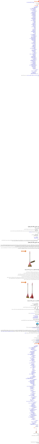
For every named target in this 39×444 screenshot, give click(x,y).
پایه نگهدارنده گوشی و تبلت (32, 8)
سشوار (33, 384)
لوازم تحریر (34, 58)
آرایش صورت (34, 42)
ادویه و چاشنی (33, 72)
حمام (34, 27)
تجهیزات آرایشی (33, 43)
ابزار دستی (33, 418)
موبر (32, 392)
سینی (32, 358)
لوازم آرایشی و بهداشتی (4, 331)
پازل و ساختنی (33, 61)
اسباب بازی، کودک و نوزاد (34, 409)
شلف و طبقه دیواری (33, 24)
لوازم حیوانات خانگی (33, 35)
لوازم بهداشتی (34, 44)
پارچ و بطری (34, 19)
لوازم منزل (37, 75)
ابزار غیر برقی (34, 67)
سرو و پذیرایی (34, 17)
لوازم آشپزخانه (33, 11)
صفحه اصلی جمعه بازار (35, 315)
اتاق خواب (33, 369)
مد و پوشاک (35, 49)
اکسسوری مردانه (33, 50)
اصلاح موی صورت (32, 383)
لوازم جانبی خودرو (33, 65)
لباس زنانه (34, 51)
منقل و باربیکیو (32, 356)
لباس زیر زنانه (31, 399)
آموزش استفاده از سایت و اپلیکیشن (34, 73)
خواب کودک (34, 63)
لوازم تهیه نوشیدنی (33, 12)
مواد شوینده (33, 373)
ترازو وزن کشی (33, 48)
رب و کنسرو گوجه (33, 422)
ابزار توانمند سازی (33, 46)
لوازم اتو (34, 33)
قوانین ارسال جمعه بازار (35, 317)
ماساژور (34, 47)
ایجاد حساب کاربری (37, 342)
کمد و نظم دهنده (33, 30)
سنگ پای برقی (31, 388)
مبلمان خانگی (32, 364)
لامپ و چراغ (34, 25)
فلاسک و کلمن (32, 359)
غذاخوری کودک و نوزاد (33, 64)
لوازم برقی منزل (33, 370)
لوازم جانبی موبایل (33, 347)
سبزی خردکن (32, 371)
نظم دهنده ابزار (33, 68)
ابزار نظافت (34, 32)
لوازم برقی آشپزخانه (32, 351)
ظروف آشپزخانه (33, 14)
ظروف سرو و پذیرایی (32, 357)
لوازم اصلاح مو (33, 45)
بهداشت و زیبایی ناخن (32, 386)
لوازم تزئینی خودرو (32, 416)
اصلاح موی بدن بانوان (33, 37)
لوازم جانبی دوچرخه (33, 57)
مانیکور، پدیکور (31, 387)
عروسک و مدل (32, 412)
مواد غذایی (37, 69)
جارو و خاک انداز (28, 75)
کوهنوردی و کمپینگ (33, 56)
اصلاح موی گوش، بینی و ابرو (32, 38)
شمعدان (34, 22)
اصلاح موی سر (33, 40)
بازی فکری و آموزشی (32, 410)
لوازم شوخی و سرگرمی (32, 62)
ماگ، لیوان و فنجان (33, 18)
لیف (32, 368)
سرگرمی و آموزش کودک (32, 60)
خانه (38, 75)
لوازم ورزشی (34, 53)
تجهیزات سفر (34, 54)
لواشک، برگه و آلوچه (33, 421)
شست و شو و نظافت (33, 31)
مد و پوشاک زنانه (33, 398)
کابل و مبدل (34, 9)
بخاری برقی (34, 29)
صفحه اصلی (36, 6)
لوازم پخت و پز (33, 15)
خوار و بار (36, 71)
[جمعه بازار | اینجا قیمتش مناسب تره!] (36, 344)
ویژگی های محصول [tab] (36, 237)
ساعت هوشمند (33, 10)
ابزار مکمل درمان (32, 394)
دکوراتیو (34, 21)
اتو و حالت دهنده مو (33, 39)
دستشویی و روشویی (33, 26)
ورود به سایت (37, 340)
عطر (33, 389)
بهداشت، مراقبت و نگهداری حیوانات (29, 378)
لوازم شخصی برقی (33, 36)
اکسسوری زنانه (32, 400)
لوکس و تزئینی (32, 362)
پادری (34, 28)
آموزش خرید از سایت (35, 316)
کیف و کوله (34, 55)
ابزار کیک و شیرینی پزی (33, 13)
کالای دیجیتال (35, 7)
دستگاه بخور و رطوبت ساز (31, 395)
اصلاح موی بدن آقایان (32, 380)
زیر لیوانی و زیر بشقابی (33, 20)
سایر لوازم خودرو (33, 66)
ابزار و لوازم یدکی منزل (33, 376)
